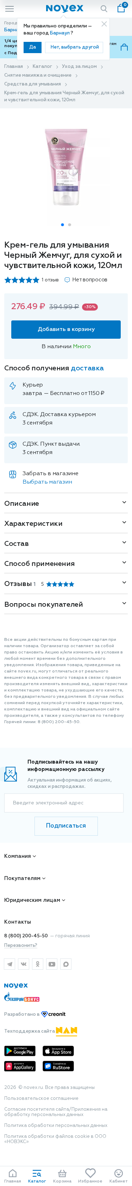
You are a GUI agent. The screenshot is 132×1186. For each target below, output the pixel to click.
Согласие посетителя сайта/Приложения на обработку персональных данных (55, 1112)
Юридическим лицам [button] (32, 900)
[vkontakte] (23, 964)
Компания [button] (17, 856)
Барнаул (60, 33)
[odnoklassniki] (37, 964)
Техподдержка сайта (30, 1031)
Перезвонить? (20, 945)
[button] (62, 224)
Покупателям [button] (22, 878)
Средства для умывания (32, 84)
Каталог (42, 66)
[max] (66, 964)
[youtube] (51, 964)
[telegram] (9, 964)
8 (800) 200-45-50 (26, 936)
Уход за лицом (79, 66)
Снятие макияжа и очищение (37, 75)
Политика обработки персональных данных (55, 1125)
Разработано (22, 1014)
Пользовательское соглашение (41, 1098)
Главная (13, 66)
